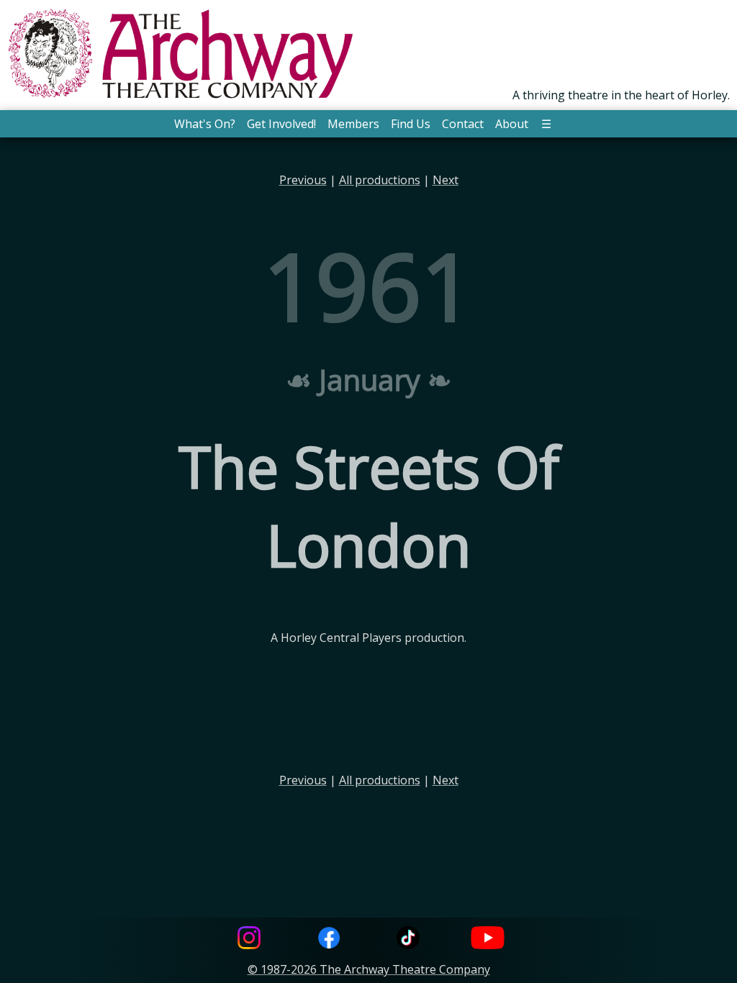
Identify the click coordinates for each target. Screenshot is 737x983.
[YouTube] (488, 939)
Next (445, 180)
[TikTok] (408, 939)
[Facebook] (329, 939)
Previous (303, 180)
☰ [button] (546, 124)
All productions (379, 180)
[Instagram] (249, 939)
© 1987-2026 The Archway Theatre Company (369, 969)
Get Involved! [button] (281, 124)
